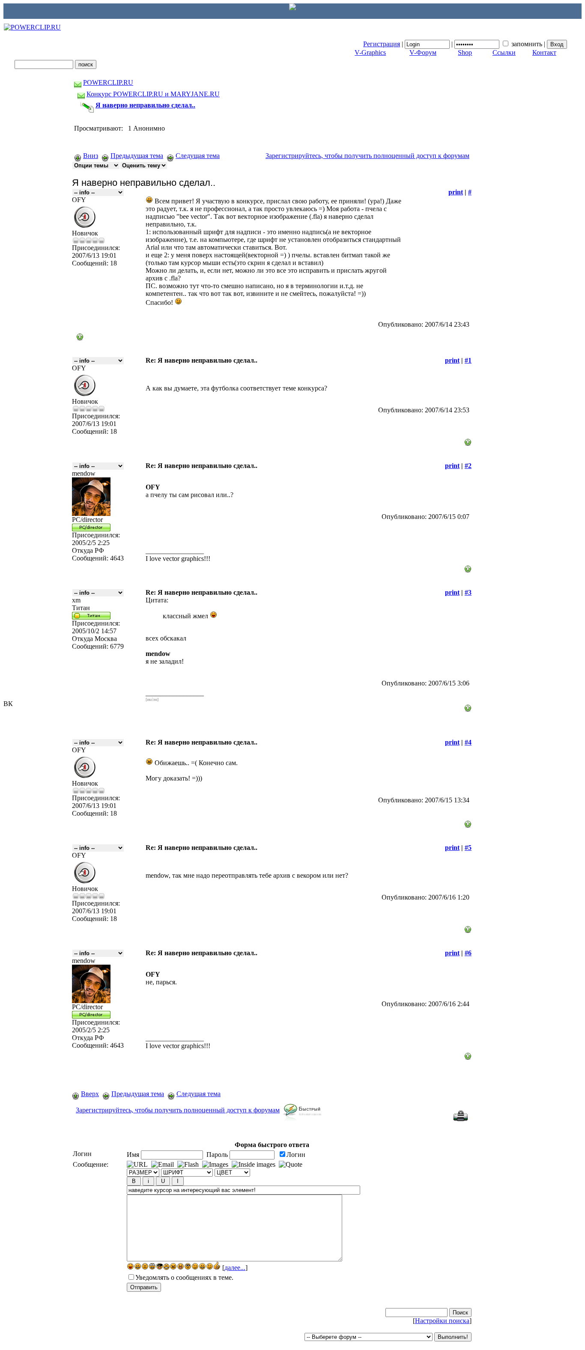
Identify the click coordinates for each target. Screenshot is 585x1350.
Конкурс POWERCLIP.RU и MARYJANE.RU (153, 94)
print (455, 192)
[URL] (137, 1164)
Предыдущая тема (136, 155)
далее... (234, 1267)
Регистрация (381, 44)
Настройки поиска (442, 1320)
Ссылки (504, 52)
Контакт (544, 52)
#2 (468, 465)
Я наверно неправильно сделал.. (145, 105)
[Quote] (290, 1164)
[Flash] (188, 1164)
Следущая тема (198, 155)
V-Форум (422, 52)
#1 (468, 360)
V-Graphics (370, 52)
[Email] (162, 1164)
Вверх (90, 1093)
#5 (468, 847)
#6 (468, 953)
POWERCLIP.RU (108, 82)
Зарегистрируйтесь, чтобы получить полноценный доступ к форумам (367, 155)
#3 (468, 592)
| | (455, 44)
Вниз (90, 155)
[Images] (215, 1164)
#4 (468, 742)
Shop (465, 52)
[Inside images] (253, 1164)
